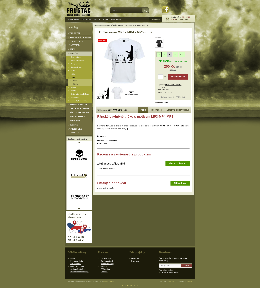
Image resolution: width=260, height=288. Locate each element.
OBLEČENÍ (111, 26)
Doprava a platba (76, 261)
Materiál (104, 266)
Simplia (189, 281)
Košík (173, 19)
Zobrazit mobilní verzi (130, 285)
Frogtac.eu (79, 9)
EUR (188, 17)
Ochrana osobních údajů (79, 272)
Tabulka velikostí (107, 261)
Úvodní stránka (100, 26)
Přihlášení (156, 19)
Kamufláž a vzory (107, 264)
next (79, 208)
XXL (182, 55)
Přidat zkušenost (177, 163)
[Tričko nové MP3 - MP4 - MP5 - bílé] (124, 85)
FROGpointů (180, 97)
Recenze (97, 19)
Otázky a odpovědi (77, 266)
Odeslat (186, 265)
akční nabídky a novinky (170, 272)
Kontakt (105, 19)
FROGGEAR (86, 19)
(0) (156, 110)
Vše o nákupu (116, 19)
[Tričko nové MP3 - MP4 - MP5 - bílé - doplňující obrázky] (103, 92)
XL (175, 55)
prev (79, 142)
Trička (119, 26)
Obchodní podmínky (77, 269)
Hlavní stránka (73, 19)
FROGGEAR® (106, 258)
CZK (183, 17)
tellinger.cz (172, 281)
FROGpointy (105, 269)
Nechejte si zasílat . (169, 272)
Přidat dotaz (180, 183)
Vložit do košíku (177, 76)
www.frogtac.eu (108, 281)
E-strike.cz (135, 261)
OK (145, 10)
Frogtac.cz (135, 258)
